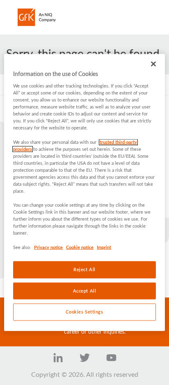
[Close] (153, 64)
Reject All (84, 269)
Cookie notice (80, 247)
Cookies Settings (84, 312)
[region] (84, 192)
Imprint (104, 247)
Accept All (84, 290)
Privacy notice (48, 247)
